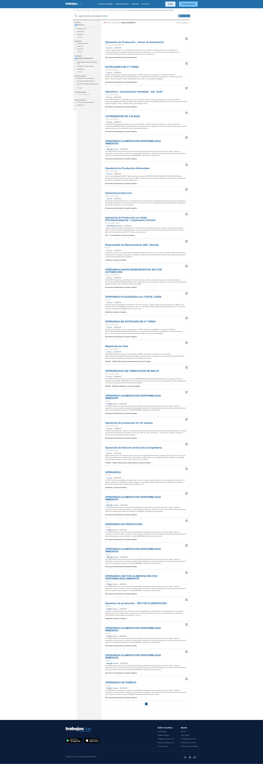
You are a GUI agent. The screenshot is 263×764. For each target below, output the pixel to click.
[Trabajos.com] (73, 5)
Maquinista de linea (116, 346)
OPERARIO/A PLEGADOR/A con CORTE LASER (133, 297)
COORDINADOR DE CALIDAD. (123, 116)
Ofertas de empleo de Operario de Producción (114, 10)
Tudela (79, 46)
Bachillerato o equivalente (85, 78)
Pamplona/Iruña (81, 43)
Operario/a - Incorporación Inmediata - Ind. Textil (133, 91)
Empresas (135, 4)
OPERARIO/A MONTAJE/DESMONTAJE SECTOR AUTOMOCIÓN (133, 270)
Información (162, 731)
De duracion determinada (85, 102)
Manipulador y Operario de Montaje (87, 62)
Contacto (145, 4)
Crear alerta (185, 16)
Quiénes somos (163, 735)
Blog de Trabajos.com (165, 743)
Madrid (79, 34)
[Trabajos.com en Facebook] (185, 757)
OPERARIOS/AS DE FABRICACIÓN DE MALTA (132, 371)
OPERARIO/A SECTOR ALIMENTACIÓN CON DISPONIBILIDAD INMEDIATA (131, 577)
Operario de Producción (84, 58)
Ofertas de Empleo (105, 4)
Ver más (79, 37)
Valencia (79, 31)
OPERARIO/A (113, 472)
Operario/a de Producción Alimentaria (127, 168)
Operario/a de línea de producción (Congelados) (133, 447)
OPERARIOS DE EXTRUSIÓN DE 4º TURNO (130, 321)
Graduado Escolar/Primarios (86, 81)
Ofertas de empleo (80, 10)
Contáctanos (162, 746)
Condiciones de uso (188, 739)
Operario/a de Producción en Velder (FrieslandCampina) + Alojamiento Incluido (130, 218)
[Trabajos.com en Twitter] (189, 757)
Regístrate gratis (188, 4)
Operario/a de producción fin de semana (129, 423)
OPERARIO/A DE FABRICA (120, 682)
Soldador (79, 69)
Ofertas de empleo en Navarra (94, 10)
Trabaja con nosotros (165, 739)
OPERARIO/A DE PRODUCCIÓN (123, 524)
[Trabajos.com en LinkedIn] (194, 757)
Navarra (79, 25)
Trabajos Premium (122, 4)
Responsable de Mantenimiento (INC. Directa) (132, 245)
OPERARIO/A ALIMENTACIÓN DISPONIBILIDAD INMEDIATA (133, 142)
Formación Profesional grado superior (87, 84)
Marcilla (79, 49)
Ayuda (183, 731)
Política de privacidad (189, 746)
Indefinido (81, 105)
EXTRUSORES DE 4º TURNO (122, 67)
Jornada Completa (83, 94)
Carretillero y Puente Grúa (84, 66)
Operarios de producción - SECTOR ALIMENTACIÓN (136, 603)
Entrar (170, 4)
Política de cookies (188, 743)
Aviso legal (185, 735)
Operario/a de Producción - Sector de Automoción (134, 42)
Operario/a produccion (118, 193)
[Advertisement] (142, 31)
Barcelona (80, 28)
